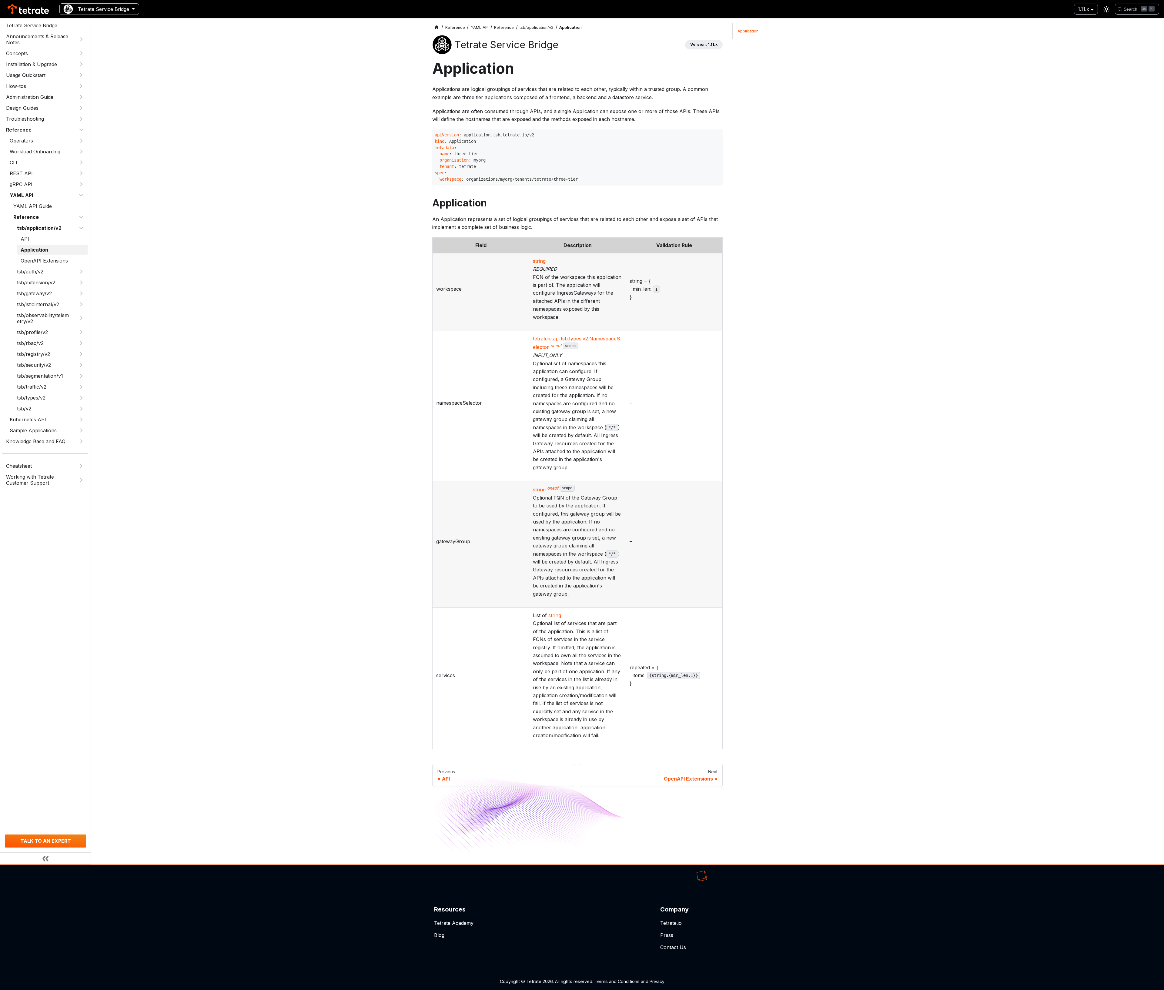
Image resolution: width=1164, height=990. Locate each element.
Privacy (657, 981)
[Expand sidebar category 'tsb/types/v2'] (81, 398)
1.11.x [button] (1083, 9)
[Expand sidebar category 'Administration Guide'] (81, 97)
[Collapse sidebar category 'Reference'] (81, 130)
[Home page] (436, 27)
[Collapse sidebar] (45, 858)
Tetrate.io (671, 923)
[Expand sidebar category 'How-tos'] (81, 86)
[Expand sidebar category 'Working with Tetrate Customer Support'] (81, 480)
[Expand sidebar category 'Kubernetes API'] (81, 419)
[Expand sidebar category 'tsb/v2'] (81, 408)
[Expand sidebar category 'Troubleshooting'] (81, 119)
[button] (47, 173)
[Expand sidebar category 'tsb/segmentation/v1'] (81, 376)
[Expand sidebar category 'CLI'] (81, 162)
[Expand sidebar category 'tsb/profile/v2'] (81, 332)
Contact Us (673, 947)
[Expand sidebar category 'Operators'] (81, 140)
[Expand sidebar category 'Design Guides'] (81, 108)
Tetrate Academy (453, 923)
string (539, 261)
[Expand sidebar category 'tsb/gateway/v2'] (81, 293)
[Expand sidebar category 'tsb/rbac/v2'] (81, 343)
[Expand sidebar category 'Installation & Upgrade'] (81, 64)
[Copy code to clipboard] (716, 136)
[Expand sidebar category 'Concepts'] (81, 53)
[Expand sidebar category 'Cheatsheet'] (81, 466)
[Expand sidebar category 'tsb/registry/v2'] (81, 354)
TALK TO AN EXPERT (45, 841)
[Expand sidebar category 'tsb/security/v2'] (81, 365)
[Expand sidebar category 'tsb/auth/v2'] (81, 271)
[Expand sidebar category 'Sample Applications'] (81, 430)
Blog (439, 935)
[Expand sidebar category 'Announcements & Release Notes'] (81, 39)
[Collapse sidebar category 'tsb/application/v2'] (81, 228)
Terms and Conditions (617, 981)
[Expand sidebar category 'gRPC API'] (81, 184)
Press (666, 935)
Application (748, 31)
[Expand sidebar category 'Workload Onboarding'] (81, 151)
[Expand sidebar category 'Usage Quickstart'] (81, 75)
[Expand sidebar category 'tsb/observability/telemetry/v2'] (81, 318)
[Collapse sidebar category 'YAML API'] (81, 195)
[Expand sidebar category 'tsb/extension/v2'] (81, 282)
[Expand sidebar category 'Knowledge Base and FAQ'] (81, 441)
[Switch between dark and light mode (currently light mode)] (1106, 9)
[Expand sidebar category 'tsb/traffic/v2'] (81, 387)
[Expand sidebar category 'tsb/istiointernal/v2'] (81, 304)
